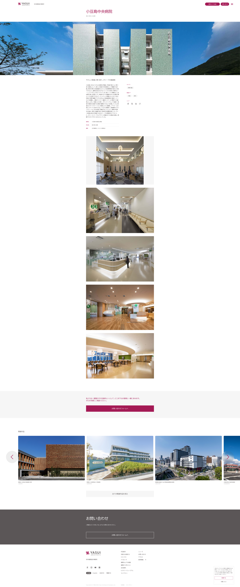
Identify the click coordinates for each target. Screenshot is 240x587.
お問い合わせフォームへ (120, 408)
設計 (135, 95)
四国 (129, 95)
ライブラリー (124, 573)
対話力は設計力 (125, 554)
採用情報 (140, 559)
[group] (51, 460)
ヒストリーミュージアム (127, 570)
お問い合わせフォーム (120, 535)
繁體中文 (108, 573)
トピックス (123, 557)
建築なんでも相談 (126, 562)
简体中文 (102, 573)
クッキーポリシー (223, 571)
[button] (12, 457)
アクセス (140, 557)
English (95, 573)
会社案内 (123, 567)
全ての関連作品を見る (120, 494)
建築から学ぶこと (126, 565)
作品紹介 (123, 551)
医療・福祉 (130, 87)
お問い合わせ (225, 4)
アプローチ (124, 559)
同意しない (224, 581)
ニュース (140, 551)
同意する (224, 578)
